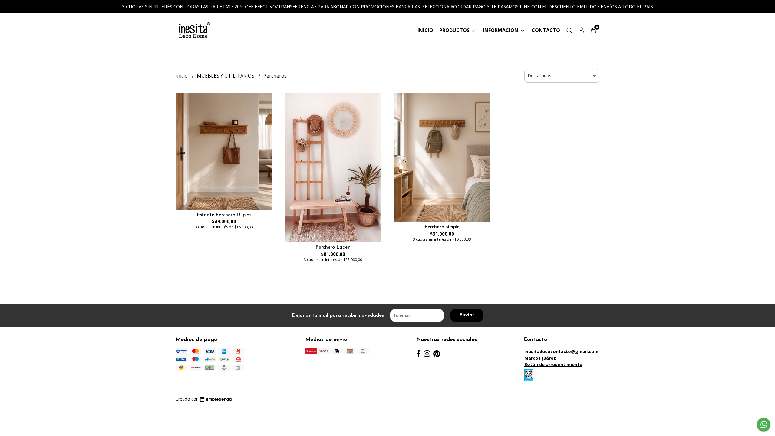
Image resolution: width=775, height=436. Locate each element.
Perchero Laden (333, 247)
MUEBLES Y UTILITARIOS (226, 75)
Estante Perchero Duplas (224, 215)
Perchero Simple (442, 227)
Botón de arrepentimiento (553, 364)
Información (501, 30)
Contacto (546, 30)
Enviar (466, 315)
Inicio (425, 30)
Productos (455, 30)
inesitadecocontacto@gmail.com (561, 351)
